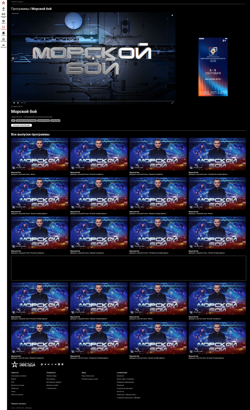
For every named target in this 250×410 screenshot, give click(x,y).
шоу (13, 120)
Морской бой (42, 8)
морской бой (55, 120)
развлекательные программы (26, 120)
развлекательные (43, 120)
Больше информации (21, 125)
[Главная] (3, 2)
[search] (128, 1)
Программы (20, 8)
